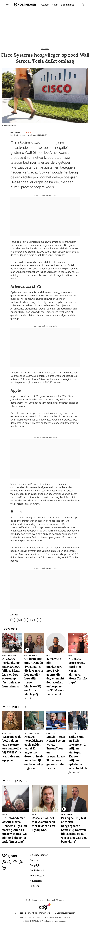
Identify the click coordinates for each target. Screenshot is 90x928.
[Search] (82, 4)
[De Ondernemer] (25, 4)
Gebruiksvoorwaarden (66, 913)
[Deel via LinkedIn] (39, 620)
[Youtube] (4, 868)
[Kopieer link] (12, 620)
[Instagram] (20, 862)
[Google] (4, 862)
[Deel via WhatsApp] (19, 620)
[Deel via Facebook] (26, 620)
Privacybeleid (32, 913)
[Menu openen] (7, 4)
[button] (47, 913)
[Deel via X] (32, 620)
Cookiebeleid (20, 913)
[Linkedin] (9, 862)
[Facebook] (15, 862)
